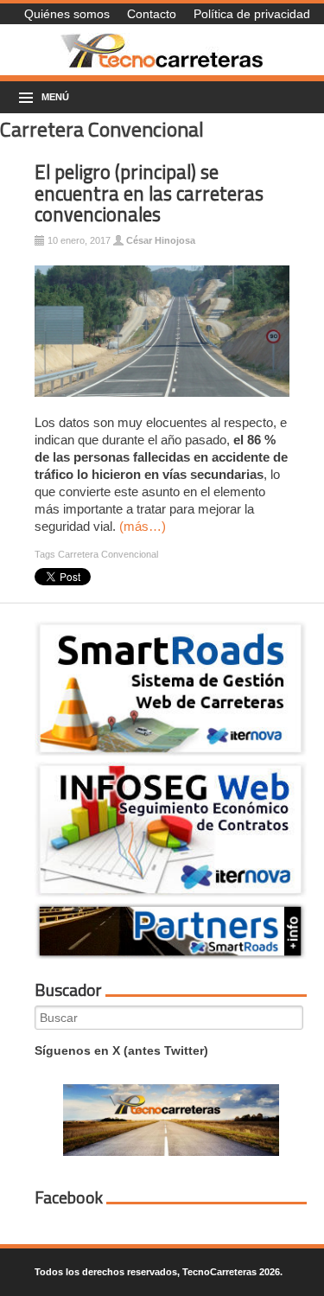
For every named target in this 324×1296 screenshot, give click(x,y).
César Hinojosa (160, 240)
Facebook (69, 1197)
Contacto (151, 14)
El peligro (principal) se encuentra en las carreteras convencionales (149, 193)
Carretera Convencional (108, 554)
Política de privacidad (252, 14)
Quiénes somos (67, 14)
